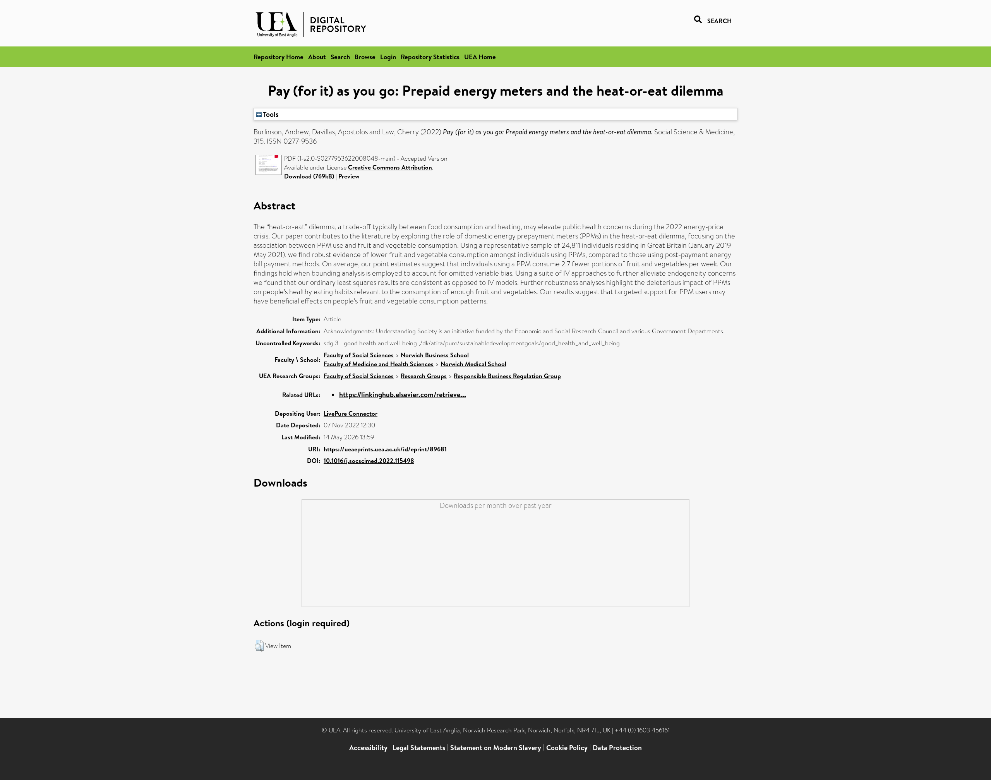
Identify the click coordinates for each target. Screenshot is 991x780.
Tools (270, 114)
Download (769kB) (309, 176)
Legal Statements (419, 748)
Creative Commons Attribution (390, 167)
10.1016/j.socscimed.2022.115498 (369, 460)
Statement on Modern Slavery (495, 748)
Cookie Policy (567, 748)
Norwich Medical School (473, 364)
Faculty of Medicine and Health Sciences (379, 364)
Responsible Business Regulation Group (507, 376)
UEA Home (480, 56)
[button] (259, 645)
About (317, 56)
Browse (365, 56)
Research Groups (424, 376)
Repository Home (278, 56)
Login (388, 56)
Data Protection (617, 748)
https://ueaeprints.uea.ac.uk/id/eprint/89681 (385, 449)
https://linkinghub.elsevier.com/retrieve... (402, 394)
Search (340, 56)
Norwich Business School (435, 355)
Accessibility (368, 748)
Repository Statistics (430, 56)
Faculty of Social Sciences (359, 355)
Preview (348, 176)
